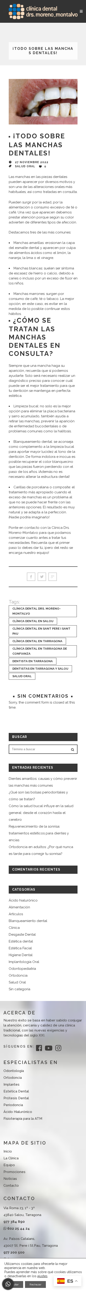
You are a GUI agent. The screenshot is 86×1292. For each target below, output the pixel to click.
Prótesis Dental (16, 1098)
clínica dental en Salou (32, 621)
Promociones (14, 1172)
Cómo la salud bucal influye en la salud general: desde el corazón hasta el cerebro (41, 813)
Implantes (11, 1084)
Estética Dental (16, 1091)
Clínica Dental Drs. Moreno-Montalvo (36, 611)
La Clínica (11, 1158)
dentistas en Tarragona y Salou (40, 668)
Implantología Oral (24, 962)
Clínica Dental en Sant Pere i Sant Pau (41, 631)
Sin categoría (19, 989)
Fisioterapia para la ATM (22, 1119)
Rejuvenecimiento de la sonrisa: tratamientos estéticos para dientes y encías (39, 833)
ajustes (42, 1276)
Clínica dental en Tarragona (37, 641)
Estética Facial (20, 948)
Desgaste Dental (22, 934)
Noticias (10, 1179)
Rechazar (35, 1284)
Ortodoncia (18, 975)
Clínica (14, 928)
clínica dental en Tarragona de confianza (39, 651)
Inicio (7, 1151)
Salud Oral (25, 166)
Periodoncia (13, 1105)
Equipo (9, 1165)
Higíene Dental (21, 955)
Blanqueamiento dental (28, 921)
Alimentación (19, 907)
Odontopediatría (22, 969)
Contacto (11, 1185)
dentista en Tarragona (32, 661)
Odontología (13, 1071)
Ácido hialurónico (23, 900)
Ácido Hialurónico (17, 1112)
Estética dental (21, 941)
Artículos (16, 914)
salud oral (22, 676)
